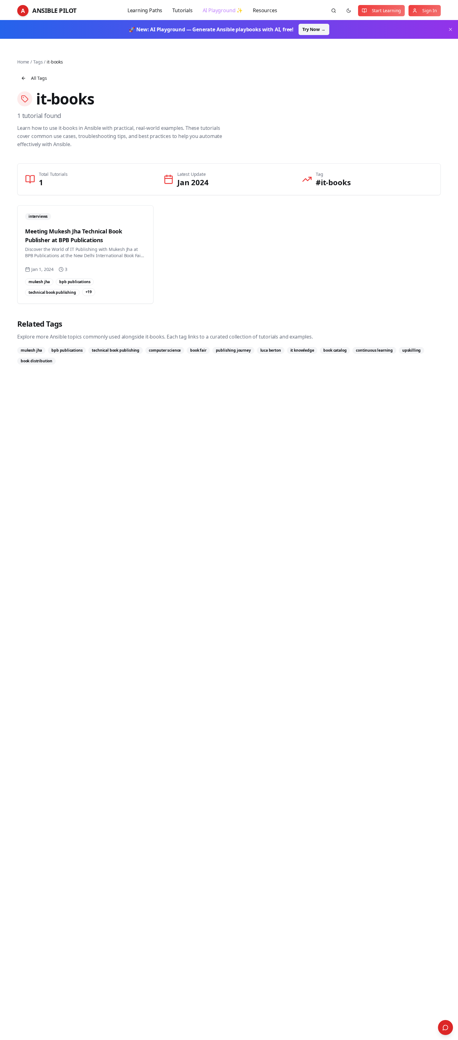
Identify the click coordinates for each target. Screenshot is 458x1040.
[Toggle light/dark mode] (348, 10)
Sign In (429, 10)
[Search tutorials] (333, 10)
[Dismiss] (450, 29)
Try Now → (313, 29)
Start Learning (386, 10)
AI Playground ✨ (223, 10)
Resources (265, 10)
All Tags (39, 78)
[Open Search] (445, 1027)
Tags (38, 62)
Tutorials (182, 10)
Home (23, 62)
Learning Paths (145, 10)
